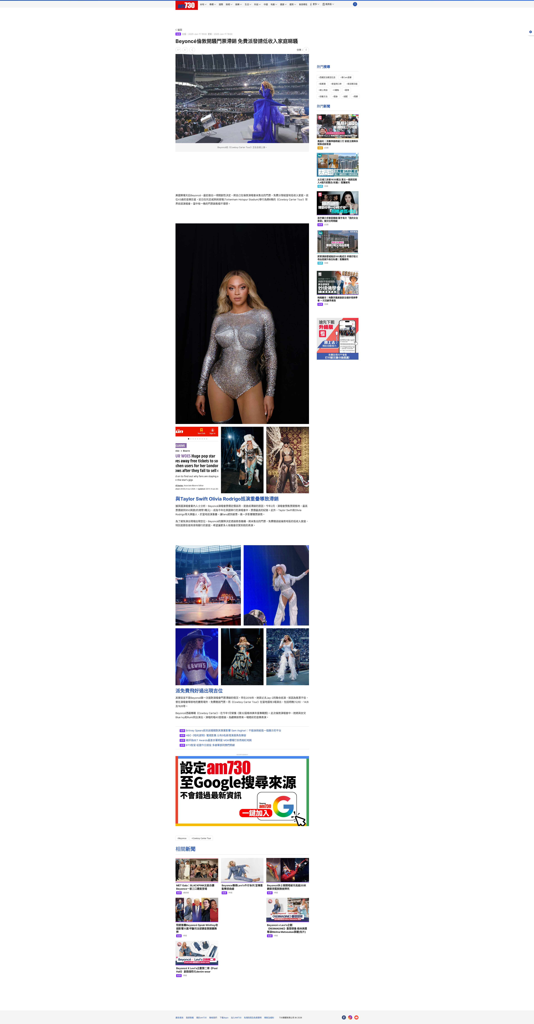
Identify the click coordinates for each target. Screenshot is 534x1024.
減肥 (346, 96)
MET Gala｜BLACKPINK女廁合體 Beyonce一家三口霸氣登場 (195, 887)
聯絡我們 (213, 1017)
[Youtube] (356, 1017)
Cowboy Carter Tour (202, 838)
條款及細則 (269, 1017)
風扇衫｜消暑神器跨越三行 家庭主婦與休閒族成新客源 (337, 143)
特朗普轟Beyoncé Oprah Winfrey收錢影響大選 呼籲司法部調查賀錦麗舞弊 (197, 928)
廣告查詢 (179, 1017)
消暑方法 (323, 96)
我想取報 (190, 1017)
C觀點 (336, 90)
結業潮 (323, 84)
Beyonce (182, 838)
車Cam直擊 (347, 77)
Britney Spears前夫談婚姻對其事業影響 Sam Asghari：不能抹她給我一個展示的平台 (233, 730)
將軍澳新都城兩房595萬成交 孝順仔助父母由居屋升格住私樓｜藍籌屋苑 (337, 258)
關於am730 (201, 1017)
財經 (320, 148)
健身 (336, 96)
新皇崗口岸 (337, 84)
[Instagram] (350, 1017)
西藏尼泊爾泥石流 (327, 77)
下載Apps (224, 1017)
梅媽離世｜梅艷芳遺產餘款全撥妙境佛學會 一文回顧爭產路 (337, 299)
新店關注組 (352, 84)
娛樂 (178, 34)
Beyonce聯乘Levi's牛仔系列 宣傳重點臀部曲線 (242, 887)
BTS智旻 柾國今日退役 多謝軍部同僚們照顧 (210, 745)
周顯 (356, 96)
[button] (316, 4)
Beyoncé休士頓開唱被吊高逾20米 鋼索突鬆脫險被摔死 (286, 887)
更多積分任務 (281, 1006)
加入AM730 (236, 1017)
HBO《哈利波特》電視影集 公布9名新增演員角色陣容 (216, 735)
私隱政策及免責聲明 (253, 1017)
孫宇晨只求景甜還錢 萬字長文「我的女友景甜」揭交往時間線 (337, 219)
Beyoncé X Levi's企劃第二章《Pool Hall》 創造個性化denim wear (196, 970)
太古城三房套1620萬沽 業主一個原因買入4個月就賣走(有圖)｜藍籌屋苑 (337, 181)
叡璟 (347, 90)
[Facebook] (344, 1017)
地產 (320, 186)
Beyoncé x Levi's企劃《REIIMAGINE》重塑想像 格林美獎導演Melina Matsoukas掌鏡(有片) (287, 928)
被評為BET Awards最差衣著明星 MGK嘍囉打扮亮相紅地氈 (219, 740)
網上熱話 (323, 90)
